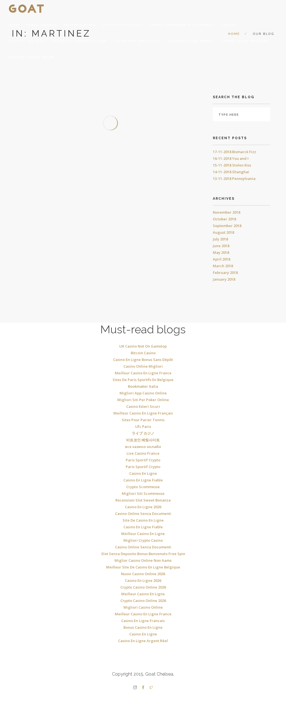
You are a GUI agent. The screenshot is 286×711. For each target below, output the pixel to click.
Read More (41, 198)
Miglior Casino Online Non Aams (143, 560)
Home (14, 25)
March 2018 (223, 265)
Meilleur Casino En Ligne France (143, 372)
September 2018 (227, 225)
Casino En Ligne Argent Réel (143, 640)
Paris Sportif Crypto (143, 459)
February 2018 (225, 272)
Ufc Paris (143, 426)
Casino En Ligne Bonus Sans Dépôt (143, 359)
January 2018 (224, 279)
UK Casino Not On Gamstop (143, 346)
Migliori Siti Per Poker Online (143, 399)
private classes (80, 25)
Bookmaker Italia (143, 386)
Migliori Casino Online (31, 57)
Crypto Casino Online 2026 (143, 587)
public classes (41, 25)
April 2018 (221, 259)
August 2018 (223, 232)
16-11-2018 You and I (231, 158)
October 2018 (224, 218)
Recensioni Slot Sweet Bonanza (143, 500)
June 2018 (221, 245)
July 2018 (220, 239)
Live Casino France (143, 453)
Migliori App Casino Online (143, 393)
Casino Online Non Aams (245, 41)
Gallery (229, 25)
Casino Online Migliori (143, 366)
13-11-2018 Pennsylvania (234, 178)
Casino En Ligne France (191, 41)
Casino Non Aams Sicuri (137, 41)
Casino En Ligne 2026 (143, 506)
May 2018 (221, 252)
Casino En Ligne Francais (143, 620)
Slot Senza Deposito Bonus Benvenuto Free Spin (143, 553)
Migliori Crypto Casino (143, 540)
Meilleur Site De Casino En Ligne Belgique (143, 567)
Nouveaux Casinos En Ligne (79, 41)
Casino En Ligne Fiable (143, 480)
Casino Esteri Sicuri (143, 406)
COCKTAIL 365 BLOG (27, 41)
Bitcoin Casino (143, 352)
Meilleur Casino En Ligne (143, 533)
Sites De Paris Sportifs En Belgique (143, 379)
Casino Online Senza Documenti (143, 513)
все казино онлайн (143, 446)
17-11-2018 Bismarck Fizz (234, 151)
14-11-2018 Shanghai (231, 171)
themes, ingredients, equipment (181, 25)
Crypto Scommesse (143, 486)
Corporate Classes (122, 25)
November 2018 (226, 212)
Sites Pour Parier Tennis (143, 419)
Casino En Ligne (143, 473)
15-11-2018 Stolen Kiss (232, 165)
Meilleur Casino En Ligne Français (143, 413)
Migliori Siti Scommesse (143, 493)
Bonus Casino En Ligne (143, 627)
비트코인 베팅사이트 (143, 439)
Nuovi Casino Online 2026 (143, 573)
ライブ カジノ (143, 433)
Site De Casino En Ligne (143, 520)
